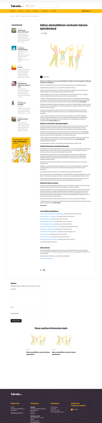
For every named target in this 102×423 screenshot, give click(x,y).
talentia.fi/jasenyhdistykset (46, 258)
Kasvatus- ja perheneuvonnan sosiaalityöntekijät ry (52, 213)
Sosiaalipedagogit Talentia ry (47, 224)
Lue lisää (22, 42)
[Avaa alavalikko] (15, 11)
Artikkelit (13, 11)
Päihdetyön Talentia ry (45, 219)
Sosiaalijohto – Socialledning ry (47, 229)
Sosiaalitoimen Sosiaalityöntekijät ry (48, 231)
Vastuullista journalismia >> (17, 413)
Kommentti (14, 289)
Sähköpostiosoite (15, 313)
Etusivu (12, 16)
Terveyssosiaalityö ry (45, 234)
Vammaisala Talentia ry (45, 236)
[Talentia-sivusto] (86, 11)
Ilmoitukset (35, 11)
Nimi (12, 307)
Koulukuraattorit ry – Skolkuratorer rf (48, 216)
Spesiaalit (28, 11)
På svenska (53, 11)
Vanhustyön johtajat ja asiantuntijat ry (49, 239)
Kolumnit (20, 11)
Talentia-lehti (44, 11)
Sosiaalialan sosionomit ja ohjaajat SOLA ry (50, 226)
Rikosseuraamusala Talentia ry (47, 221)
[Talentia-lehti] (17, 6)
